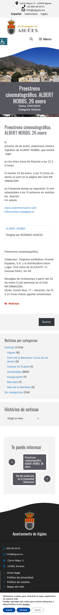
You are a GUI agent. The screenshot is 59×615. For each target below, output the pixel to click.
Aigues (11, 352)
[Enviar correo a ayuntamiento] (24, 10)
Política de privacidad (20, 577)
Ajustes (37, 610)
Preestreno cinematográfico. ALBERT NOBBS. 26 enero (34, 461)
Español (16, 13)
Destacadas (14, 371)
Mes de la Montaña (19, 387)
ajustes (26, 604)
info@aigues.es (35, 10)
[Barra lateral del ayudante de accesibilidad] (3, 41)
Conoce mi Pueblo (18, 366)
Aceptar (9, 610)
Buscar (46, 321)
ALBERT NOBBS (15, 228)
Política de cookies (18, 582)
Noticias (36, 109)
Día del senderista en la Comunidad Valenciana (25, 479)
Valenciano (31, 13)
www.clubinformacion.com (21, 207)
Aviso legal (13, 572)
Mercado (12, 382)
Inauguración (15, 376)
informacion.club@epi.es (19, 211)
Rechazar (23, 610)
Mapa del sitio (15, 586)
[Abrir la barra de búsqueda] (31, 39)
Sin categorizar (14, 392)
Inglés (44, 13)
